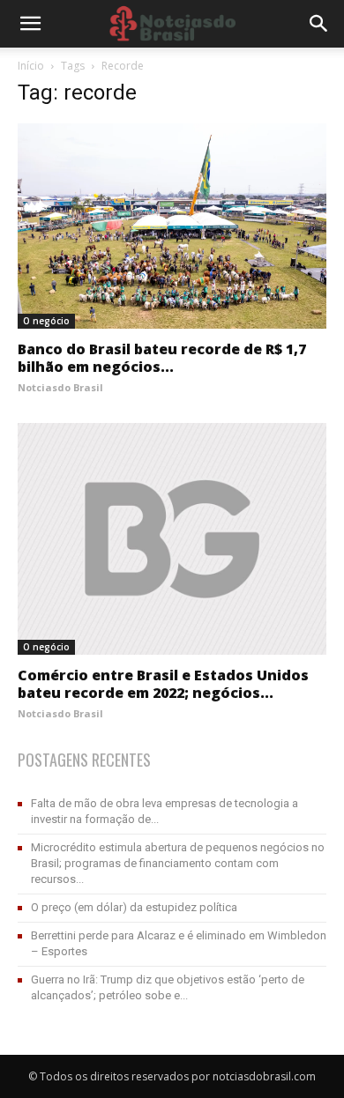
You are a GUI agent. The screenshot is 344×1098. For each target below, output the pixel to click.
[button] (319, 24)
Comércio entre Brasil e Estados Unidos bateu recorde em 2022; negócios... (163, 683)
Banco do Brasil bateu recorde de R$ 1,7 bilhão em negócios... (162, 357)
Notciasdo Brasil (60, 387)
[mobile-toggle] (30, 24)
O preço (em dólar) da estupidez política (134, 907)
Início (31, 65)
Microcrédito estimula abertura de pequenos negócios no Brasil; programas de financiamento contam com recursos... (178, 863)
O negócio (46, 321)
